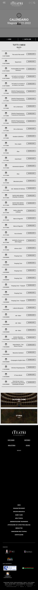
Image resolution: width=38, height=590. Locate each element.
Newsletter (19, 528)
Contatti (29, 586)
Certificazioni (19, 534)
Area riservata (8, 585)
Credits (22, 586)
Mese (9, 39)
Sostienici (27, 440)
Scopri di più (31, 54)
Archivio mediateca (19, 511)
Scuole (28, 445)
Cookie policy (29, 585)
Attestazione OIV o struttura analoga (19, 525)
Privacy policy (19, 585)
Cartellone (27, 39)
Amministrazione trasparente (19, 521)
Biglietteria (11, 445)
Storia (19, 416)
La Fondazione (19, 399)
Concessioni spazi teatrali (19, 531)
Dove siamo (11, 440)
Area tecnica (19, 518)
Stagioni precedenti (19, 508)
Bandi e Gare (19, 515)
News (19, 505)
